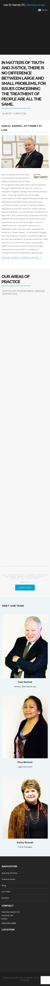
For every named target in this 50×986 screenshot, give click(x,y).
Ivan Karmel (25, 682)
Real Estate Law (25, 381)
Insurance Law (25, 490)
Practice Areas (8, 879)
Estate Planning (25, 425)
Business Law (25, 359)
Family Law (25, 315)
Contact (5, 898)
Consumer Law (25, 534)
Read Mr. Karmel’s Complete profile (21, 257)
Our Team (6, 891)
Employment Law (25, 556)
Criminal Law (25, 403)
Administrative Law (25, 447)
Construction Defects (25, 468)
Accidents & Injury (25, 337)
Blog (4, 885)
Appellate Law (25, 512)
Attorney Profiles (9, 873)
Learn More (25, 588)
